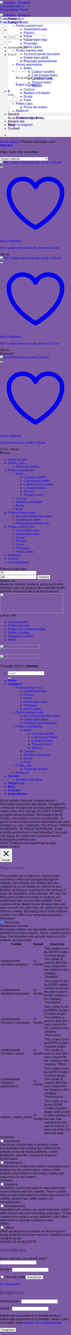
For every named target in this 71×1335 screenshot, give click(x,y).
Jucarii (20, 537)
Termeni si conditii (20, 636)
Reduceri (22, 110)
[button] (17, 47)
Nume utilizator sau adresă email (24, 1258)
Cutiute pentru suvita (38, 484)
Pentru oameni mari (29, 50)
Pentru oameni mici (29, 25)
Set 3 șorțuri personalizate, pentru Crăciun (29, 343)
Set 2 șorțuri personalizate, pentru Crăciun (29, 247)
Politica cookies (19, 632)
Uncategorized (18, 562)
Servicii (13, 114)
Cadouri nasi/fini (43, 71)
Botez (20, 473)
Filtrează (44, 577)
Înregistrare (8, 1329)
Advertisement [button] (10, 1202)
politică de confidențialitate (43, 1322)
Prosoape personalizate (40, 61)
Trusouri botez (41, 82)
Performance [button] (9, 1158)
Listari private (17, 459)
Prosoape (30, 43)
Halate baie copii (35, 40)
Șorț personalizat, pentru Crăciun (23, 442)
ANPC (12, 639)
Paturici (29, 32)
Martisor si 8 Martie (37, 93)
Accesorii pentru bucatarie (42, 54)
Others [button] (4, 1223)
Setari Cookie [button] (9, 843)
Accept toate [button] (27, 843)
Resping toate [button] (46, 843)
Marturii (37, 86)
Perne (28, 36)
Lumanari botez (42, 78)
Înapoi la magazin (20, 124)
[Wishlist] (1, 167)
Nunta (28, 96)
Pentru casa (24, 103)
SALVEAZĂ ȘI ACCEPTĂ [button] (18, 1242)
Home (12, 18)
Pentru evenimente (21, 470)
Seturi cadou (32, 47)
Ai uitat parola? (10, 1284)
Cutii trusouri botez (45, 75)
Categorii (14, 22)
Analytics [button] (6, 1180)
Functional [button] (7, 1137)
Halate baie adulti (36, 57)
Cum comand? (18, 622)
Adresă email (10, 1301)
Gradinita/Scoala (35, 29)
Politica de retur (19, 625)
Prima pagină (9, 141)
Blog (11, 125)
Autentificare (34, 1277)
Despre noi (16, 121)
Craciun (29, 89)
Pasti (27, 100)
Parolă (5, 1269)
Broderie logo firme (29, 117)
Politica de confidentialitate (27, 629)
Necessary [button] (7, 918)
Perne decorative (36, 107)
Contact (14, 128)
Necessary (12, 922)
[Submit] (9, 41)
